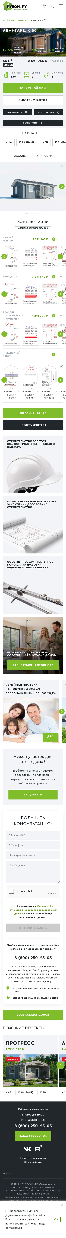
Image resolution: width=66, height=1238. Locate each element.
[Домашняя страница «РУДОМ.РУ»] (15, 5)
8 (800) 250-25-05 (33, 958)
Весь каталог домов (33, 1014)
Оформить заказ (33, 413)
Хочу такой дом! (33, 88)
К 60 (43, 1092)
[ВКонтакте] (27, 1149)
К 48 (8, 1092)
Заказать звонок (33, 1135)
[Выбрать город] (44, 6)
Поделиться (46, 112)
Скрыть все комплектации (33, 228)
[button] (62, 186)
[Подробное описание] (54, 239)
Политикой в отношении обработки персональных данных (33, 910)
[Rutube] (39, 1149)
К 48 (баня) (25, 1092)
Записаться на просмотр (33, 665)
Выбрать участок (33, 100)
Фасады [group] (20, 155)
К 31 (45, 142)
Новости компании (33, 1158)
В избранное (15, 112)
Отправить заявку (33, 928)
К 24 (9, 142)
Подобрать (33, 794)
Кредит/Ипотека (33, 425)
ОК (56, 1219)
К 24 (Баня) (27, 142)
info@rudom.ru (33, 1120)
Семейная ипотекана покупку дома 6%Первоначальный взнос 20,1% (31, 689)
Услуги (7, 1174)
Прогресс (20, 1043)
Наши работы (33, 1162)
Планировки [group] (42, 155)
